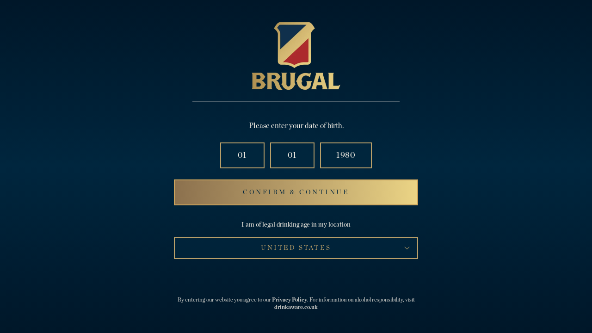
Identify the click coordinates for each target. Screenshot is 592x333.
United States (296, 248)
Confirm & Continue (296, 192)
